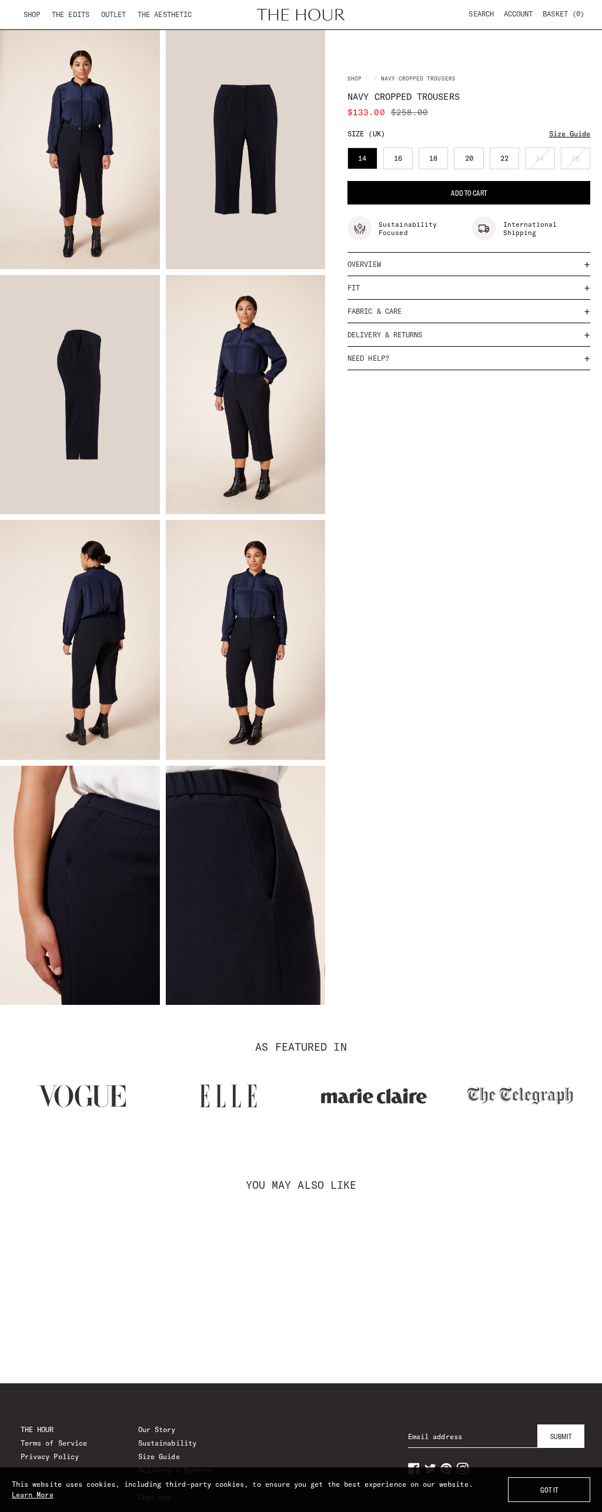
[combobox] (126, 758)
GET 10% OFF (301, 864)
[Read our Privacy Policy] (491, 818)
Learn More (32, 1494)
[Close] (503, 622)
